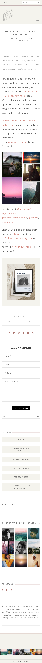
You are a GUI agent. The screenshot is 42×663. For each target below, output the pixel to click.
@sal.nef (33, 217)
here (17, 233)
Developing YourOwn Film (21, 449)
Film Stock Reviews (21, 468)
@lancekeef (24, 209)
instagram (23, 316)
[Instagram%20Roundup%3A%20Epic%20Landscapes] (9, 332)
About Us (21, 440)
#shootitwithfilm (17, 141)
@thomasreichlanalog (14, 217)
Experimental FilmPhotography (21, 487)
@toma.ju (7, 221)
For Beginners (21, 477)
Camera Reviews (21, 459)
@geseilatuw (9, 213)
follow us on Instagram (18, 238)
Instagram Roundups (20, 38)
